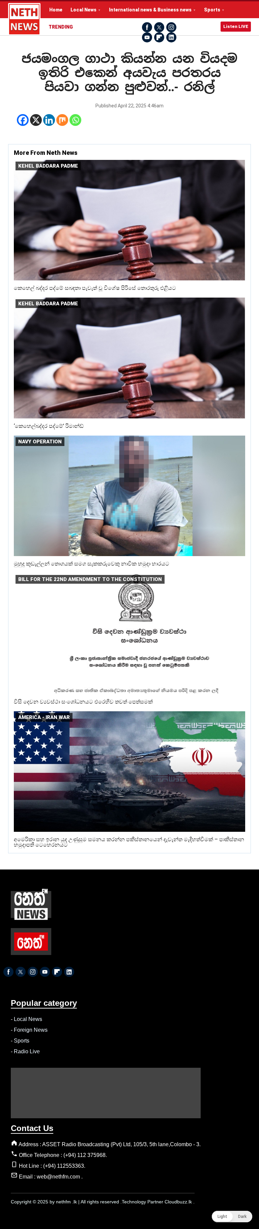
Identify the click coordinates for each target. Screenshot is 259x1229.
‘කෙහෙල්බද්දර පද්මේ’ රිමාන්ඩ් (49, 426)
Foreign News (31, 1030)
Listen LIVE (235, 26)
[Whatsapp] (75, 120)
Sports (212, 9)
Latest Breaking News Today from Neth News (24, 19)
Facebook (147, 27)
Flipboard (159, 37)
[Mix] (62, 120)
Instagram (171, 27)
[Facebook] (23, 120)
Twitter (159, 27)
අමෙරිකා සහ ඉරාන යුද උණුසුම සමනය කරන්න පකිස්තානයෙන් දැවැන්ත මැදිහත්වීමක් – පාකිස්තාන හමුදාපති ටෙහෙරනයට (129, 842)
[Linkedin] (49, 120)
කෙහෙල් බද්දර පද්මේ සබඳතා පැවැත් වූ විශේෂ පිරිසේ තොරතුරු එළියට (95, 288)
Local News (83, 9)
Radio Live (27, 1051)
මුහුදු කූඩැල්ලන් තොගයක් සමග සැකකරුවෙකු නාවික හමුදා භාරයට (91, 563)
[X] (36, 120)
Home (55, 9)
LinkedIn (171, 37)
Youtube (147, 37)
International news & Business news (150, 9)
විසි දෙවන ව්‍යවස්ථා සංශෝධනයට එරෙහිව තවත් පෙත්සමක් (83, 701)
